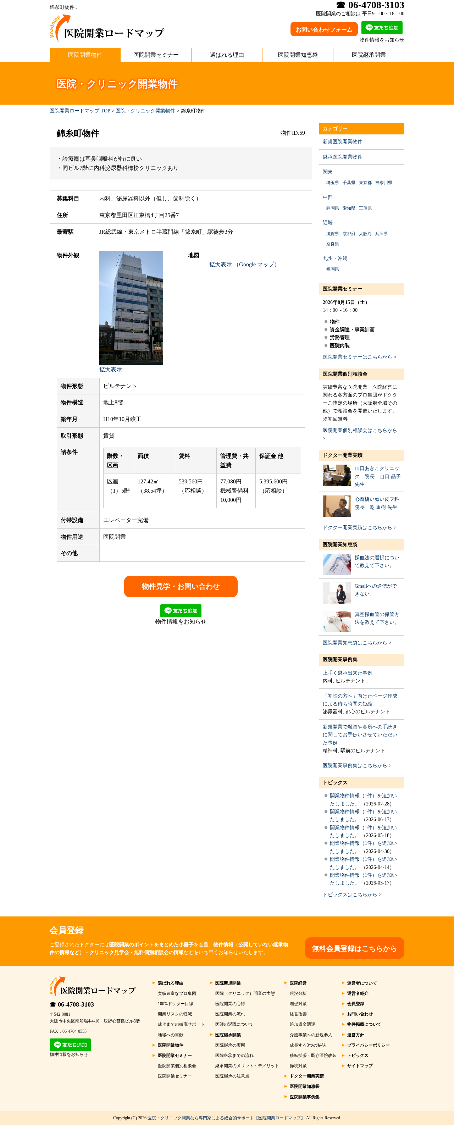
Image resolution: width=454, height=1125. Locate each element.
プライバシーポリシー (368, 1045)
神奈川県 (383, 182)
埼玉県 (332, 182)
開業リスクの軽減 (175, 1014)
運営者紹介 (358, 993)
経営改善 (298, 1014)
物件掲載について (364, 1024)
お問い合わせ (360, 1014)
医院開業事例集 (340, 659)
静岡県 (332, 208)
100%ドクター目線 (175, 1003)
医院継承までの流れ (234, 1055)
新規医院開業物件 (342, 141)
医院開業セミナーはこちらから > (360, 357)
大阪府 (365, 233)
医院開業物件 (85, 55)
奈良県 (332, 244)
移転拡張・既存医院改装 (313, 1055)
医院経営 (298, 983)
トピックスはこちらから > (352, 894)
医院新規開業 (228, 983)
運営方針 (355, 1034)
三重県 (365, 208)
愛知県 (349, 208)
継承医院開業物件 (342, 157)
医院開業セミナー (156, 55)
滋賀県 (332, 233)
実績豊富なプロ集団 (177, 993)
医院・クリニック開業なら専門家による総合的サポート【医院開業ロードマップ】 (226, 1117)
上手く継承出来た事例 (347, 673)
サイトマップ (360, 1065)
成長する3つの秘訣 (308, 1045)
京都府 (349, 233)
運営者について (362, 983)
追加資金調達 (302, 1024)
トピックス (335, 782)
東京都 (365, 182)
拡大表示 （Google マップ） (244, 264)
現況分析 (298, 993)
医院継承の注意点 (232, 1076)
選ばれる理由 (227, 55)
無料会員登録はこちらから (354, 948)
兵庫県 (381, 233)
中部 (328, 197)
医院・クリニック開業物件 (145, 110)
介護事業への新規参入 (311, 1034)
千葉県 (349, 182)
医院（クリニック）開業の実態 (245, 993)
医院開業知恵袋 (298, 55)
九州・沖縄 (335, 258)
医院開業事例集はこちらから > (357, 765)
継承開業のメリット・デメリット (247, 1065)
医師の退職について (234, 1024)
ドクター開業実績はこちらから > (360, 527)
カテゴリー (335, 128)
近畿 (328, 222)
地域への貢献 (170, 1034)
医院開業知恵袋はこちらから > (357, 642)
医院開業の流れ (230, 1014)
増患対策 (298, 1003)
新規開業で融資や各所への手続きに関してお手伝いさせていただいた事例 (360, 735)
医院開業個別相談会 (345, 374)
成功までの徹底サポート (181, 1024)
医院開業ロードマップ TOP (80, 110)
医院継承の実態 (230, 1045)
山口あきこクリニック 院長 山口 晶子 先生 (378, 476)
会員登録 (355, 1003)
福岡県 (332, 269)
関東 (328, 171)
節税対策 (298, 1065)
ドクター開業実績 (342, 455)
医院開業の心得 (230, 1003)
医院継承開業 (369, 55)
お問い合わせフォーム (324, 30)
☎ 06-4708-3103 (72, 1004)
